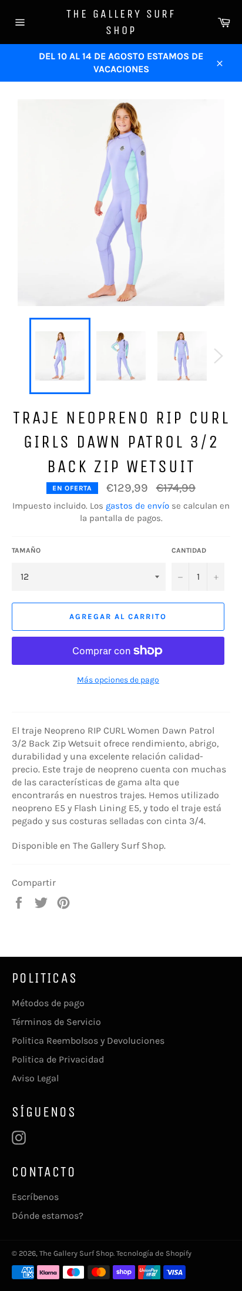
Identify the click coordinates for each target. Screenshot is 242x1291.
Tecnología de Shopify (153, 1253)
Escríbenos (35, 1196)
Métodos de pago (48, 1002)
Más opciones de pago (118, 680)
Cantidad (189, 550)
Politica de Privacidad (58, 1059)
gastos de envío (137, 505)
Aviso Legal (35, 1078)
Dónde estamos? (47, 1215)
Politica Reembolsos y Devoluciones (88, 1040)
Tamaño (26, 550)
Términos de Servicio (56, 1021)
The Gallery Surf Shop (121, 22)
